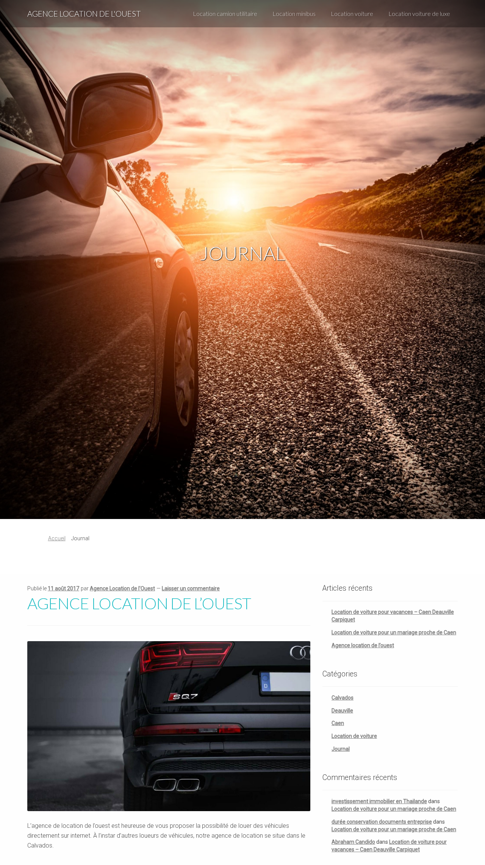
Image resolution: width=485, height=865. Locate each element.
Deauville (342, 711)
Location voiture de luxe (419, 13)
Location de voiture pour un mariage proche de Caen (394, 632)
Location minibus (294, 13)
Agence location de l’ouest (139, 603)
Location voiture (352, 13)
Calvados (343, 698)
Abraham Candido (353, 842)
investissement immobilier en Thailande (379, 801)
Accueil (57, 538)
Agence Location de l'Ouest (84, 13)
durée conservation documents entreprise (382, 822)
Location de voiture (354, 736)
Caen (338, 723)
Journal (341, 749)
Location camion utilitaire (225, 13)
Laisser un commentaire (191, 588)
